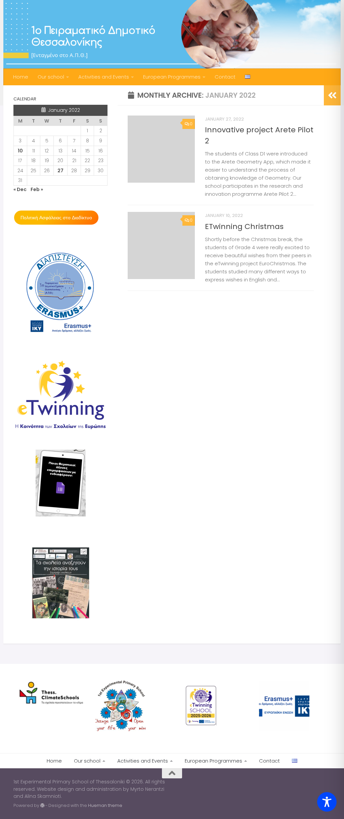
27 (60, 170)
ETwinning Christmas (244, 226)
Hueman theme (105, 805)
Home (20, 76)
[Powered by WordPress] (42, 806)
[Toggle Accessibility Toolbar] (326, 801)
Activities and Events (103, 76)
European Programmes (172, 76)
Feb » (37, 189)
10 (20, 150)
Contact (225, 76)
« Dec (20, 189)
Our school (51, 76)
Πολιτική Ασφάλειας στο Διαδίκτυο (56, 217)
